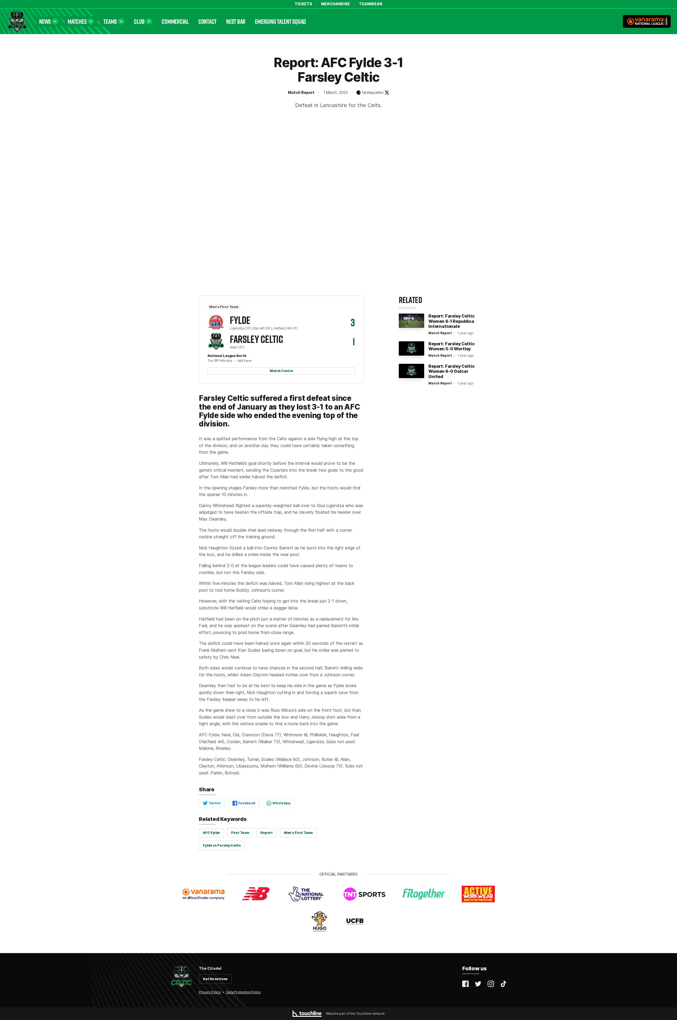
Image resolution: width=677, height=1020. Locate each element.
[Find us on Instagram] (491, 984)
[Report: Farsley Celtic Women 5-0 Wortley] (411, 348)
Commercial (175, 21)
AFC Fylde (211, 833)
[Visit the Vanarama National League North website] (647, 21)
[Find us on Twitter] (478, 984)
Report (266, 833)
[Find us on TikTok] (503, 984)
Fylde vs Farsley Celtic (222, 845)
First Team (240, 833)
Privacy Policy (210, 992)
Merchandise (335, 4)
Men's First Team (298, 833)
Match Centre (281, 371)
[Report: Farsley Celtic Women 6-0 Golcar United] (411, 371)
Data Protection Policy (243, 992)
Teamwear (370, 4)
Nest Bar (235, 21)
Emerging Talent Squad (280, 21)
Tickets (303, 4)
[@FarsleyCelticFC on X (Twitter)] (387, 92)
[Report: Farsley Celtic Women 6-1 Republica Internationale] (411, 321)
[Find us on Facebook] (465, 984)
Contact (207, 21)
